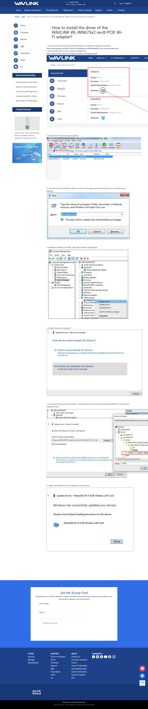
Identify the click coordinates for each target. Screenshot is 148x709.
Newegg (31, 660)
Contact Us (75, 657)
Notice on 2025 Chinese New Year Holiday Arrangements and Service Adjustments (27, 87)
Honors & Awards (78, 675)
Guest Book (55, 672)
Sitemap (92, 705)
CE (52, 678)
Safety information (79, 672)
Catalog (121, 10)
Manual (54, 666)
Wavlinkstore (33, 663)
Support (98, 10)
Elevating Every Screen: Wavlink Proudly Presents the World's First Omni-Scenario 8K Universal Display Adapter (27, 83)
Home (18, 10)
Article (110, 10)
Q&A (23, 17)
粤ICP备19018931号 (74, 707)
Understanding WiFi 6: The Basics (27, 96)
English (127, 3)
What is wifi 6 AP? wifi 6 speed (27, 101)
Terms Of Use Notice (79, 666)
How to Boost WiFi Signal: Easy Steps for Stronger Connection (27, 92)
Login (121, 3)
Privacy (74, 663)
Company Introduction (80, 660)
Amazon (31, 657)
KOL (73, 678)
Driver (53, 660)
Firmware (54, 663)
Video (53, 675)
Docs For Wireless (58, 657)
